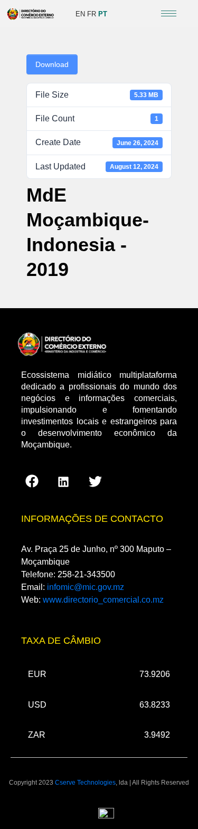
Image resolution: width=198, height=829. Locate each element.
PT (102, 14)
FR (91, 14)
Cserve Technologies (85, 782)
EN (80, 14)
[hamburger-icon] (169, 13)
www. (103, 599)
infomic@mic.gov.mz (85, 587)
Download (52, 64)
